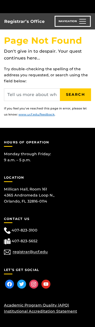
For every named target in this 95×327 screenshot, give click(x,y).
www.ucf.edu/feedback (36, 114)
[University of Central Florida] (40, 6)
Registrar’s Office (24, 21)
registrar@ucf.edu (30, 252)
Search (75, 94)
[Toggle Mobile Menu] (90, 6)
